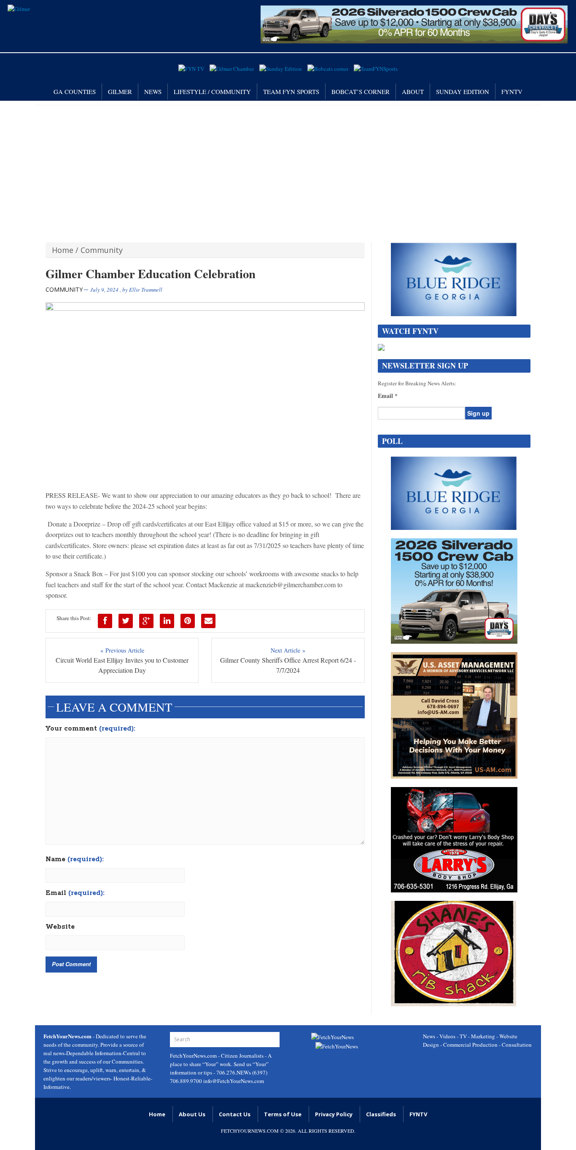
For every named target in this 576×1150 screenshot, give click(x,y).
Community (102, 250)
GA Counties (75, 91)
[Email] (208, 621)
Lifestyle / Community (212, 91)
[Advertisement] (288, 169)
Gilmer (120, 91)
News (152, 91)
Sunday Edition (462, 91)
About (413, 91)
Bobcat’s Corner (360, 91)
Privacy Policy (334, 1114)
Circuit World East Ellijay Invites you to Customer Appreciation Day (122, 665)
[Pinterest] (187, 621)
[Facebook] (105, 621)
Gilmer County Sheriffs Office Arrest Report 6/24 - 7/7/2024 (288, 665)
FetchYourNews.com (194, 1055)
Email (75, 893)
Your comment (90, 729)
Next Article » (288, 650)
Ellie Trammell (145, 289)
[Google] (146, 621)
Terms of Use (282, 1114)
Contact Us (234, 1114)
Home (62, 250)
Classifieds (381, 1114)
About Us (192, 1114)
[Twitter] (125, 621)
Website (60, 927)
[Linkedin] (167, 621)
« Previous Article (122, 650)
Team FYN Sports (291, 91)
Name (75, 859)
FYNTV (511, 91)
